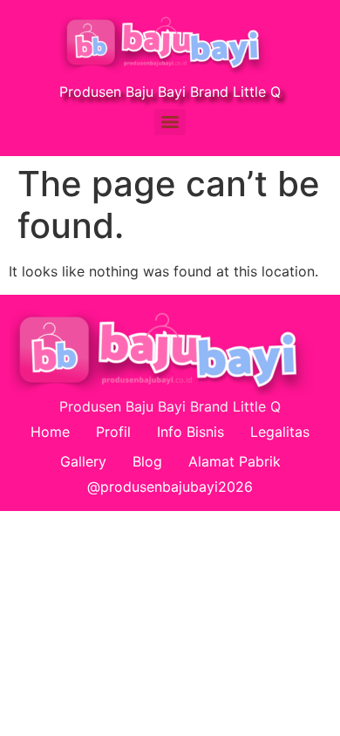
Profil (113, 431)
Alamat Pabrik (234, 461)
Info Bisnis (190, 431)
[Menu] (170, 122)
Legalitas (279, 431)
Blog (147, 461)
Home (50, 431)
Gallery (83, 461)
